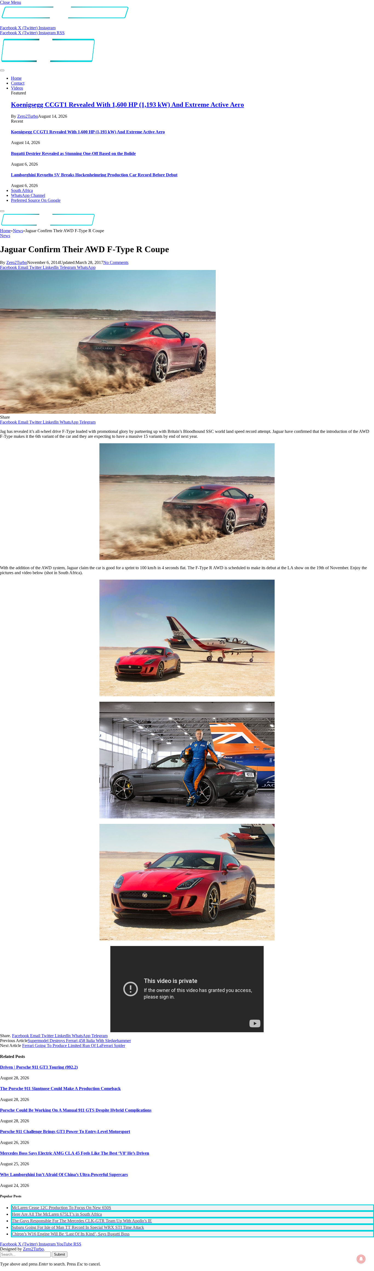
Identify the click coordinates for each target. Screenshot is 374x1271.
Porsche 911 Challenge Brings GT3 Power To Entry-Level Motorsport (65, 1131)
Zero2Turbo (27, 116)
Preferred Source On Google (36, 200)
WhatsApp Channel (28, 195)
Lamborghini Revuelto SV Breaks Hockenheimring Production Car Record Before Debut (94, 174)
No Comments (115, 262)
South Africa (22, 190)
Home (16, 78)
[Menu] (2, 70)
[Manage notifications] (361, 1259)
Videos (17, 88)
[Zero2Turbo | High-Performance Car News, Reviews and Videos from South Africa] (48, 64)
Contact (17, 83)
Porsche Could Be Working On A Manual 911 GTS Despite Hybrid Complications (75, 1110)
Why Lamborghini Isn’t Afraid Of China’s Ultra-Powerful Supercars (64, 1174)
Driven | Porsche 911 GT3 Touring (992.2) (39, 1067)
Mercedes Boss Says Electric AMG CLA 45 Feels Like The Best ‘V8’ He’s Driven (74, 1153)
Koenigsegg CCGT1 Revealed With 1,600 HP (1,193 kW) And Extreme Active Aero (127, 104)
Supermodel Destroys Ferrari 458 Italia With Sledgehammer (79, 1040)
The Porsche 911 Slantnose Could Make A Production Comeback (60, 1088)
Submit (59, 1254)
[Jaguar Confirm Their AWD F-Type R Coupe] (108, 412)
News (5, 235)
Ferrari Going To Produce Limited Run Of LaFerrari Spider (73, 1045)
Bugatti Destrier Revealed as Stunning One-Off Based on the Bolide (73, 153)
